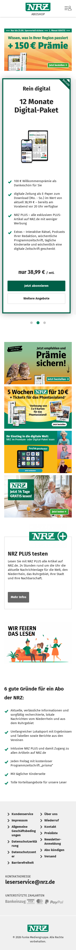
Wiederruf (51, 820)
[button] (31, 322)
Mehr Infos (18, 597)
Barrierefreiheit (23, 863)
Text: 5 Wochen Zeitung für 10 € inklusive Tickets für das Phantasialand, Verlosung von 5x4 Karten (38, 407)
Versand (50, 856)
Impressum (20, 820)
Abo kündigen (54, 850)
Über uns (50, 814)
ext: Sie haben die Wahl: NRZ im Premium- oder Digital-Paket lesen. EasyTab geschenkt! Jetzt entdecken (38, 452)
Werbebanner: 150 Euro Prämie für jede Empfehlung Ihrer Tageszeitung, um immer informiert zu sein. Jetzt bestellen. (38, 363)
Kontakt (50, 827)
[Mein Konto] (68, 10)
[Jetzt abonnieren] (36, 146)
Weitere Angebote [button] (36, 298)
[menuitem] (67, 8)
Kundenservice (22, 814)
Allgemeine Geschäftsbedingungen (24, 831)
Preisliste (51, 833)
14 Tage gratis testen (38, 496)
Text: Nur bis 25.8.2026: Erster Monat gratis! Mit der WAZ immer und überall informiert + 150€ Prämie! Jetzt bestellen (38, 50)
